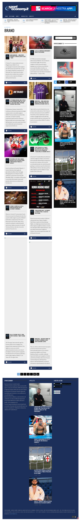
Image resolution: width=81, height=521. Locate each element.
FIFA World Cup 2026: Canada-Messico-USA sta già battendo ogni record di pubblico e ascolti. (17, 161)
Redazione (10, 82)
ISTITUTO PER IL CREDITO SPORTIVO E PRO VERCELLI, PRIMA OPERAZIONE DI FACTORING (67, 173)
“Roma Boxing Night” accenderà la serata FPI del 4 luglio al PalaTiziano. (42, 212)
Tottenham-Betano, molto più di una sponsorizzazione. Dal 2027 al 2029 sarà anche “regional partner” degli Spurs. (33, 21)
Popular (57, 87)
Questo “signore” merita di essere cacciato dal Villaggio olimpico (67, 202)
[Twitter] (75, 517)
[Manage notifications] (78, 518)
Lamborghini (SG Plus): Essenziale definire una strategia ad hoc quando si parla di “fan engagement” (67, 114)
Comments (73, 87)
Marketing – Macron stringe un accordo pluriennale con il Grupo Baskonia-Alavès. (42, 340)
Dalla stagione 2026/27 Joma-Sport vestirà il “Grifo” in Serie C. (17, 336)
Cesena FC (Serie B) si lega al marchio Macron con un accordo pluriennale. (16, 207)
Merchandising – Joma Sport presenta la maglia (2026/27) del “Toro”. (18, 56)
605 (35, 374)
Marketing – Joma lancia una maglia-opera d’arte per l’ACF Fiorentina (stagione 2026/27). (42, 102)
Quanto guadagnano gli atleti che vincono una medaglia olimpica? (68, 144)
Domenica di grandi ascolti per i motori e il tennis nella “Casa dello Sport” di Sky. (14, 20)
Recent (65, 87)
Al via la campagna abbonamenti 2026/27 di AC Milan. (42, 51)
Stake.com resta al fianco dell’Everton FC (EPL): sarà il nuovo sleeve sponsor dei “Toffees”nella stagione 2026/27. (70, 21)
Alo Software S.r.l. (13, 513)
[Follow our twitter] (55, 82)
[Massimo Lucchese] (66, 384)
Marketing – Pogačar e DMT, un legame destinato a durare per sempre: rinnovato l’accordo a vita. (51, 20)
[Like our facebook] (66, 82)
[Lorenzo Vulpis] (58, 387)
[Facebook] (73, 517)
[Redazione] (57, 384)
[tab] (57, 88)
